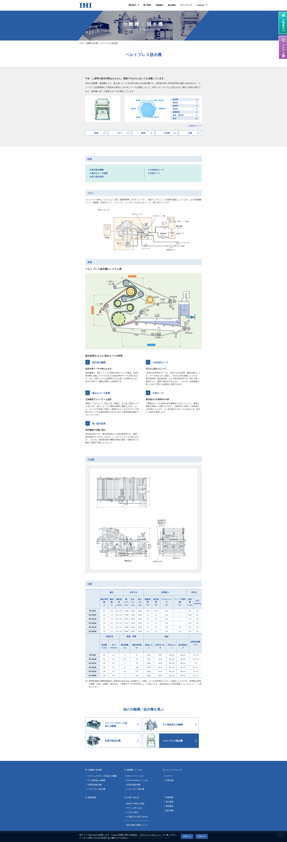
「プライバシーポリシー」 (150, 835)
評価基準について (195, 126)
